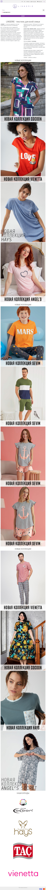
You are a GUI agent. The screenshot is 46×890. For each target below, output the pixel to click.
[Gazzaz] (23, 580)
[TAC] (23, 851)
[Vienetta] (23, 152)
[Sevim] (23, 336)
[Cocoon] (23, 92)
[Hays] (23, 212)
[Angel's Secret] (23, 272)
